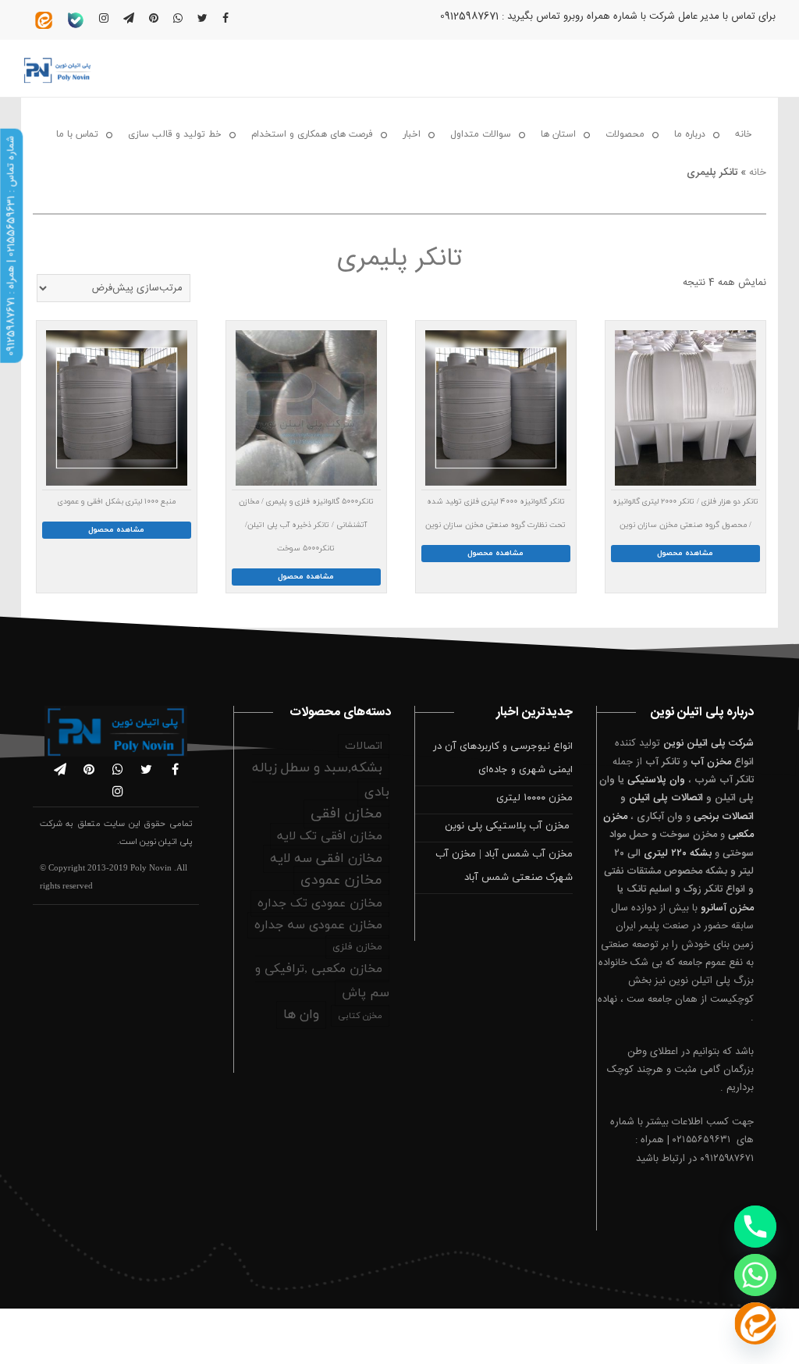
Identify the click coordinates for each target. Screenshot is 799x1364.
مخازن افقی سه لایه (326, 858)
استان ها (558, 134)
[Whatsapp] (755, 1275)
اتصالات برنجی (724, 816)
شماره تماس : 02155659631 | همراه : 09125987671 (11, 246)
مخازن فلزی (357, 947)
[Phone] (755, 1227)
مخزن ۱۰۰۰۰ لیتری (534, 798)
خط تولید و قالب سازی (175, 134)
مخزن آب (711, 762)
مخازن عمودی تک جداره (319, 903)
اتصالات (363, 746)
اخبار (412, 134)
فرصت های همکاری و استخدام (312, 134)
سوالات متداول (480, 134)
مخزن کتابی (360, 1016)
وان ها (301, 1015)
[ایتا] (755, 1323)
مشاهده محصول (685, 553)
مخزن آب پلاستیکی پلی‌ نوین (509, 826)
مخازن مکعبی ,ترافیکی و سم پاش (322, 981)
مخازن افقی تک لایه (329, 836)
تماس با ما (77, 134)
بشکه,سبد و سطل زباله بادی (320, 780)
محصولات (625, 134)
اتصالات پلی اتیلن (666, 798)
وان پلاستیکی (656, 780)
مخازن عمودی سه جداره (318, 925)
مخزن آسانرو (727, 908)
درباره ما (689, 134)
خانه (743, 134)
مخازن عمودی (341, 880)
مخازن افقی (346, 814)
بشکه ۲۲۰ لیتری (678, 853)
